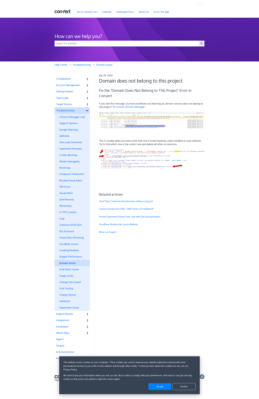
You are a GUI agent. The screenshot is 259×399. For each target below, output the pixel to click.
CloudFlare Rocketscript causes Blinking (118, 224)
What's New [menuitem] (62, 332)
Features (107, 11)
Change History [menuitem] (67, 294)
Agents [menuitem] (60, 339)
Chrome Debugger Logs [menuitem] (72, 116)
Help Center (61, 64)
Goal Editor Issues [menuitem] (69, 269)
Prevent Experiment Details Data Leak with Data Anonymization (129, 216)
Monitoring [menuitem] (65, 205)
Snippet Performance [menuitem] (70, 256)
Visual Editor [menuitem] (66, 193)
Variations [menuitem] (64, 301)
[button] (87, 79)
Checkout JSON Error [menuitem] (70, 224)
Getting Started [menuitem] (64, 91)
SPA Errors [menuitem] (64, 186)
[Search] (201, 43)
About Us (144, 11)
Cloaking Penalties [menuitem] (69, 250)
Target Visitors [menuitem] (64, 104)
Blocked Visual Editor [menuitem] (70, 180)
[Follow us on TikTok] (202, 376)
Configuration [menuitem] (63, 78)
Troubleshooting (82, 64)
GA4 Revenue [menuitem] (66, 199)
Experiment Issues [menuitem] (69, 307)
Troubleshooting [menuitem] (65, 110)
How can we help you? (78, 36)
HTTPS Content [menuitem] (67, 212)
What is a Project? (108, 232)
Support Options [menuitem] (68, 123)
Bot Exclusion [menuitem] (66, 231)
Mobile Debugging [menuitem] (69, 161)
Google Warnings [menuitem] (68, 129)
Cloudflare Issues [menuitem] (68, 244)
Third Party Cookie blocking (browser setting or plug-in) (126, 201)
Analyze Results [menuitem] (64, 313)
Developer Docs (125, 11)
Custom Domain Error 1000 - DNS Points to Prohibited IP (126, 209)
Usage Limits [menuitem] (66, 275)
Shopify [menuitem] (60, 345)
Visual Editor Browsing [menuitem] (71, 237)
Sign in (200, 2)
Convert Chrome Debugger (130, 106)
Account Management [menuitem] (68, 85)
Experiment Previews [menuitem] (70, 148)
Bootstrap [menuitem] (64, 167)
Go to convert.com (87, 11)
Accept (160, 386)
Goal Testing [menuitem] (66, 288)
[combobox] (127, 43)
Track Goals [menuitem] (62, 97)
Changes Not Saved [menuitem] (70, 282)
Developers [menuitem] (62, 326)
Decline (184, 386)
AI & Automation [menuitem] (65, 351)
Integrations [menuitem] (62, 320)
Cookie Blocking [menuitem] (68, 154)
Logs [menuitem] (62, 218)
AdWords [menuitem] (64, 135)
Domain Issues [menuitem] (67, 263)
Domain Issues (104, 64)
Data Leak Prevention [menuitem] (70, 142)
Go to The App (161, 11)
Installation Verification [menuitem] (71, 174)
